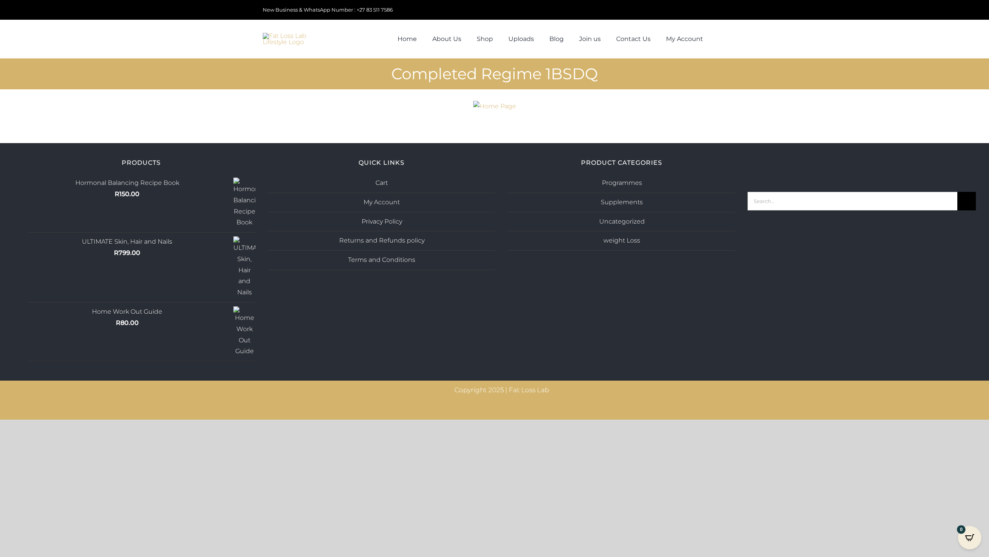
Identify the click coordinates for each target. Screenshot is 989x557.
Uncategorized (622, 221)
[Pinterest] (872, 164)
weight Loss (621, 240)
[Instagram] (851, 164)
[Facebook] (861, 164)
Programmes (622, 182)
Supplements (622, 202)
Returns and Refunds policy (382, 240)
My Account (382, 202)
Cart (382, 182)
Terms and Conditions (381, 259)
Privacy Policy (382, 221)
